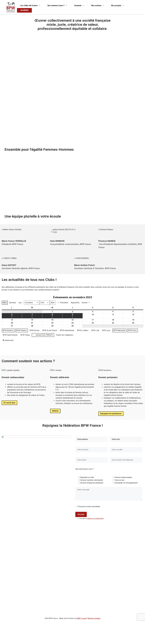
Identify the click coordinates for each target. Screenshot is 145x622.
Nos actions (96, 5)
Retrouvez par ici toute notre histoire (21, 205)
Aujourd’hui (75, 303)
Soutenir (78, 5)
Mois (5, 303)
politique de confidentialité (95, 518)
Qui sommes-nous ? (55, 5)
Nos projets (116, 5)
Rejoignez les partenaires (111, 414)
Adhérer (55, 411)
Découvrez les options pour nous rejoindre (94, 205)
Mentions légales (94, 618)
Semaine (12, 303)
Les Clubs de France (29, 5)
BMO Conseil (82, 618)
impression (7, 341)
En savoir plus (9, 403)
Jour (20, 303)
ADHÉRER (24, 10)
